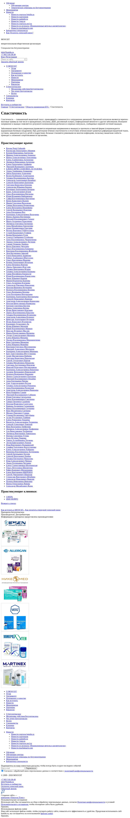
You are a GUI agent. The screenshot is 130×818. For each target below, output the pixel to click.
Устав (13, 68)
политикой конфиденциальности (78, 771)
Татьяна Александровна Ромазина (21, 386)
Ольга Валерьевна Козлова (17, 292)
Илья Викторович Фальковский (20, 445)
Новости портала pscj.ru (21, 24)
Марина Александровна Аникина (20, 155)
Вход (3, 57)
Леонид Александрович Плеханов (21, 376)
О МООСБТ (11, 66)
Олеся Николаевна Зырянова (18, 256)
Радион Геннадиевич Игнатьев (19, 262)
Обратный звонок (9, 789)
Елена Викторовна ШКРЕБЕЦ (19, 472)
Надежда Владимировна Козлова (20, 290)
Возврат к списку (8, 503)
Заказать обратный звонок (12, 62)
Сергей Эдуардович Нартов (18, 360)
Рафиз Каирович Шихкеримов (19, 470)
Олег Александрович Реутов (18, 383)
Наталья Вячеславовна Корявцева (20, 303)
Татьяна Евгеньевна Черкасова (19, 459)
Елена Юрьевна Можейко (17, 344)
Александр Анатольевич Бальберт (21, 180)
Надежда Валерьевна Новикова (19, 374)
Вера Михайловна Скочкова (18, 411)
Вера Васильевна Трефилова (18, 427)
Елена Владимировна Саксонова (20, 399)
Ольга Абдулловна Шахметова (19, 468)
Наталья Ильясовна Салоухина (19, 404)
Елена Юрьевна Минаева (17, 338)
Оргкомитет (16, 71)
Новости (10, 12)
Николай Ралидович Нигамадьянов (21, 367)
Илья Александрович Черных (19, 461)
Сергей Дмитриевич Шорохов (19, 475)
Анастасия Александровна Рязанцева (22, 390)
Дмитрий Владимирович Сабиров (21, 395)
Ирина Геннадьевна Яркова (18, 484)
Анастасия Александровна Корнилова (22, 301)
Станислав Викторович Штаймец (20, 477)
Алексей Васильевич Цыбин (18, 456)
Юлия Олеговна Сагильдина (18, 397)
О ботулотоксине (13, 87)
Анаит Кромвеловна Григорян (19, 228)
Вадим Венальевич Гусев (17, 235)
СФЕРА (9, 497)
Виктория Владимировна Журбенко (21, 251)
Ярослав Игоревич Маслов (17, 331)
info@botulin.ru (7, 52)
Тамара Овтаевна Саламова (18, 402)
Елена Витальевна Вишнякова (19, 208)
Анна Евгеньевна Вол (15, 212)
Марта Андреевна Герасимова (19, 221)
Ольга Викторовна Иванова (18, 260)
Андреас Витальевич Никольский (20, 372)
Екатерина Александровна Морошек (22, 351)
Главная (4, 107)
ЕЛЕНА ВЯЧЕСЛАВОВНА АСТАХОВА (24, 169)
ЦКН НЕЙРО (12, 499)
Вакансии (15, 84)
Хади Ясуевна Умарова (16, 438)
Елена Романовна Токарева (18, 420)
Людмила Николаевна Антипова (20, 162)
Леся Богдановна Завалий (17, 253)
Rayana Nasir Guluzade (15, 148)
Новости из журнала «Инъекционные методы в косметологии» (38, 26)
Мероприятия (12, 10)
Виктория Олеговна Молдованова (21, 347)
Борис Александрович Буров (18, 192)
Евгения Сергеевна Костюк (18, 306)
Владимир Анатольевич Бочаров (20, 189)
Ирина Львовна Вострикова (18, 217)
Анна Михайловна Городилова (19, 226)
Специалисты (12, 96)
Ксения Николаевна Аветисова (19, 153)
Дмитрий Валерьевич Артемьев (20, 167)
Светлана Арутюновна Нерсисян (20, 365)
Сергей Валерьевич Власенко (19, 210)
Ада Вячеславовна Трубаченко (19, 431)
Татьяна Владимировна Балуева (20, 178)
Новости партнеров (19, 17)
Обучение (10, 3)
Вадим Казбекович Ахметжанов (20, 176)
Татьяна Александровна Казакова (20, 271)
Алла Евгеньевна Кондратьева (19, 294)
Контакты (10, 100)
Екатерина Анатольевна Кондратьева (22, 297)
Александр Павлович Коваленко (20, 285)
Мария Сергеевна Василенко (18, 203)
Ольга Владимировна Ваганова (19, 194)
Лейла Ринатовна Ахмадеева (18, 173)
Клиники (10, 98)
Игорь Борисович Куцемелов (18, 322)
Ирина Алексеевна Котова (17, 308)
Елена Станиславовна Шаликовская (21, 465)
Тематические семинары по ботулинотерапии (31, 8)
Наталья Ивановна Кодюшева (19, 287)
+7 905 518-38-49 (8, 54)
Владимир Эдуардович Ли (17, 324)
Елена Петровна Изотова (17, 265)
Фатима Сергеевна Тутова (17, 436)
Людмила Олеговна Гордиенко (19, 224)
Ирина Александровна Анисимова (21, 157)
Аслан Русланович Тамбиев (18, 417)
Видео (14, 93)
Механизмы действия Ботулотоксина (27, 89)
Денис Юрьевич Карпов (16, 278)
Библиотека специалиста (17, 30)
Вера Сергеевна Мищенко (17, 342)
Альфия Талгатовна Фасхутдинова (21, 447)
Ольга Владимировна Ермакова (20, 249)
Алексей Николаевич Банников (19, 182)
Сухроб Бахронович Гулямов (18, 233)
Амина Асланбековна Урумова (19, 440)
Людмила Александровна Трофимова (22, 429)
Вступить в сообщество (11, 105)
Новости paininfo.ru (19, 19)
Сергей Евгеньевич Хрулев (18, 454)
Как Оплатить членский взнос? (19, 33)
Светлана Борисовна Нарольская (20, 358)
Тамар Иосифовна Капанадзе (18, 274)
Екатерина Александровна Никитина (22, 370)
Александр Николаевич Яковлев (20, 479)
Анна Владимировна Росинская (20, 388)
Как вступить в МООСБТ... (13, 510)
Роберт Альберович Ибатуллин (19, 258)
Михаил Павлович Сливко (17, 413)
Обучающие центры (20, 5)
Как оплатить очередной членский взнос (43, 510)
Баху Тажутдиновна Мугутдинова (21, 354)
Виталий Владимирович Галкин (20, 219)
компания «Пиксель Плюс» (13, 797)
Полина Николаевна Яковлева (19, 481)
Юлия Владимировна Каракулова (20, 276)
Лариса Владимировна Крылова (20, 313)
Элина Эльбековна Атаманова (19, 171)
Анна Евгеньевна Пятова (17, 381)
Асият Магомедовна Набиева (19, 356)
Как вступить (17, 75)
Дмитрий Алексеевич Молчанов (20, 349)
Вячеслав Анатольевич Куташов (20, 319)
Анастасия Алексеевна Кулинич (20, 317)
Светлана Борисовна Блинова (19, 185)
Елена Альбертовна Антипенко (19, 160)
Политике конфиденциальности (91, 802)
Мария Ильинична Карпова (18, 281)
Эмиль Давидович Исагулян (18, 267)
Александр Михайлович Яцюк (19, 486)
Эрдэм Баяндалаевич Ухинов (18, 443)
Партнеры (15, 82)
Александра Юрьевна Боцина (19, 187)
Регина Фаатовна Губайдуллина (20, 230)
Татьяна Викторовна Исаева (18, 269)
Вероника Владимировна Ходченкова (22, 452)
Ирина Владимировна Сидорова (20, 408)
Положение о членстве (21, 73)
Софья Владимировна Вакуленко (20, 198)
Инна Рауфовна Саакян (16, 392)
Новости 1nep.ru (18, 21)
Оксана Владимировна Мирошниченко (23, 340)
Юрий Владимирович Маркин (19, 329)
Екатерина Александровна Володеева (22, 214)
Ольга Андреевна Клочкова (18, 283)
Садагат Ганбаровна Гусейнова (19, 237)
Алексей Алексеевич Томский (19, 424)
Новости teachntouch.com (22, 28)
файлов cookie (47, 813)
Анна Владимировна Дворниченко (21, 240)
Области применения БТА (37, 107)
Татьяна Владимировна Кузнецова (21, 315)
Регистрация (11, 57)
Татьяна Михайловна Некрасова (20, 363)
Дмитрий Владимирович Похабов (21, 379)
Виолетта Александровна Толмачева (22, 422)
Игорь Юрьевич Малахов (17, 326)
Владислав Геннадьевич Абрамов (20, 151)
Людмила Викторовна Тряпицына (21, 433)
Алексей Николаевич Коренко (19, 299)
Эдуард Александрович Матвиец (20, 335)
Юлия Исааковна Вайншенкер (19, 196)
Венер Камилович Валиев (17, 201)
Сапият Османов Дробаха (17, 244)
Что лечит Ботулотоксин (21, 91)
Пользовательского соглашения (14, 804)
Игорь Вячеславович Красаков (19, 310)
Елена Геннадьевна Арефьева (19, 164)
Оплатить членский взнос (12, 786)
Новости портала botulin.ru (22, 14)
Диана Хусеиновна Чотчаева (18, 463)
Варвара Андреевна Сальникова (20, 406)
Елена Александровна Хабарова (20, 449)
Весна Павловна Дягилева (17, 246)
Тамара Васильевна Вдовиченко (20, 205)
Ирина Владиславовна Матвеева (20, 333)
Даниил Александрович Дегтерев (20, 242)
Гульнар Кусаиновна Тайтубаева (20, 415)
